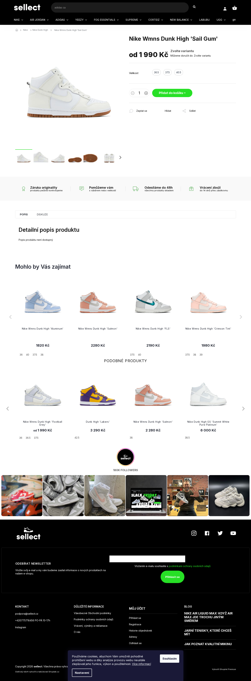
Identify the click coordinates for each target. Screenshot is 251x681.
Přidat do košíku (171, 93)
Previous (7, 409)
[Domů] (17, 30)
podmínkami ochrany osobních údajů (189, 566)
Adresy (133, 636)
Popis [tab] (24, 214)
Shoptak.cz (53, 671)
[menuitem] (18, 20)
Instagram (20, 627)
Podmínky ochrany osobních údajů (93, 619)
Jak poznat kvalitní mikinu (208, 644)
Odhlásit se (135, 643)
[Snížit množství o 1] (133, 93)
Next (243, 409)
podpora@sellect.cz (26, 613)
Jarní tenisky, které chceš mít (208, 632)
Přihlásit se (172, 577)
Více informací (141, 664)
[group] (42, 317)
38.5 (187, 437)
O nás (77, 631)
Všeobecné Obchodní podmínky (92, 613)
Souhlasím (170, 658)
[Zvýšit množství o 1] (146, 93)
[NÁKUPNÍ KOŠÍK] (234, 8)
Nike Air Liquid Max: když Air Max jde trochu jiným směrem (208, 617)
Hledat (196, 6)
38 (131, 437)
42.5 (77, 437)
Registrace (135, 624)
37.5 (36, 437)
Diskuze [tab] (42, 214)
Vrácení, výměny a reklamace (90, 625)
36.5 (28, 437)
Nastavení (82, 672)
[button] (43, 349)
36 (20, 437)
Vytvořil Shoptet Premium (224, 669)
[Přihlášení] (225, 9)
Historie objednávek (140, 630)
